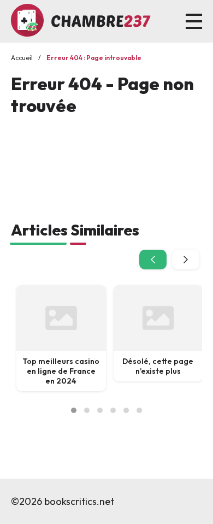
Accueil (22, 58)
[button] (73, 410)
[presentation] (153, 259)
